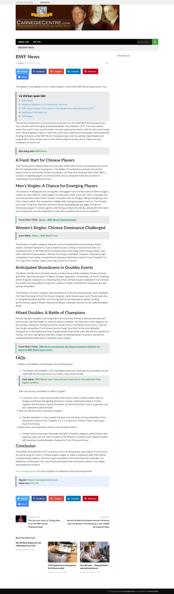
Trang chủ (23, 42)
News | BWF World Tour (45, 235)
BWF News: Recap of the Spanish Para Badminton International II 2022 (58, 108)
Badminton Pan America (34, 112)
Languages (45, 2)
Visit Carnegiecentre (26, 471)
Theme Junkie (152, 591)
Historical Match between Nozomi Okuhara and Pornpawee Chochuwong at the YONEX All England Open (88, 523)
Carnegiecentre (128, 591)
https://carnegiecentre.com (42, 479)
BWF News (27, 100)
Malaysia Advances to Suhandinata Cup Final (44, 104)
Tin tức (37, 42)
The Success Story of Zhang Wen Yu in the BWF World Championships (44, 523)
